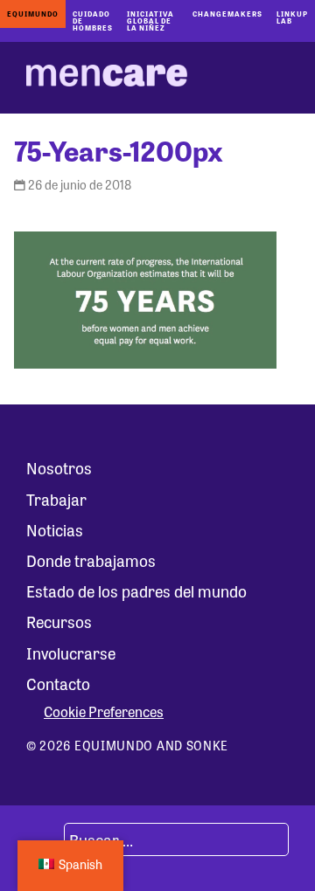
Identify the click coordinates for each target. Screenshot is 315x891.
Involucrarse (71, 652)
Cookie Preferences (104, 712)
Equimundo (33, 13)
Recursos (59, 621)
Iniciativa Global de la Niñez (150, 20)
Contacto (58, 683)
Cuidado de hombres (93, 20)
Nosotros (59, 467)
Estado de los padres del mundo (136, 590)
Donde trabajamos (91, 560)
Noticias (54, 529)
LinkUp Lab (292, 17)
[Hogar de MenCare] (106, 78)
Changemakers (227, 13)
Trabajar (56, 498)
